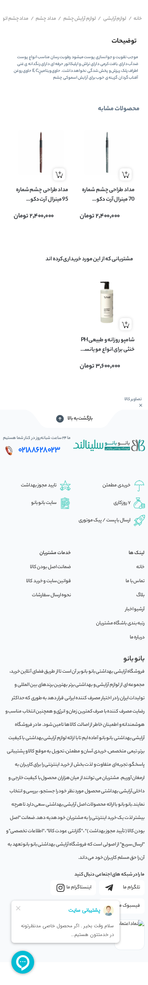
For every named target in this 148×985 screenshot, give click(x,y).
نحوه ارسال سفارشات (51, 595)
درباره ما (137, 637)
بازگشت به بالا (80, 419)
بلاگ (140, 595)
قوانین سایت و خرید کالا (48, 581)
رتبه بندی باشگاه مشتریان (120, 623)
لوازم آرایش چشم (77, 19)
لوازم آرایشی (112, 19)
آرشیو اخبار (135, 609)
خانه (135, 19)
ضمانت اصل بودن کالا (50, 567)
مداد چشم (43, 19)
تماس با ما (135, 581)
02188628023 (39, 450)
